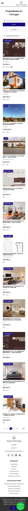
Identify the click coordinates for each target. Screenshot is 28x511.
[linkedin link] (16, 455)
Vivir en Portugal (14, 473)
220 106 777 (14, 448)
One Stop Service (14, 471)
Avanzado (14, 29)
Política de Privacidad (14, 491)
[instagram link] (12, 455)
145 (23, 429)
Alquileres (14, 466)
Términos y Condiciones (14, 488)
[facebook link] (8, 455)
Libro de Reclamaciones (14, 486)
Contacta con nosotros (14, 476)
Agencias (14, 469)
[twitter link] (19, 455)
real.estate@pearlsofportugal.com (14, 451)
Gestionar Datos (14, 493)
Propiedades (14, 464)
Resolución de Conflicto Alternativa (14, 484)
